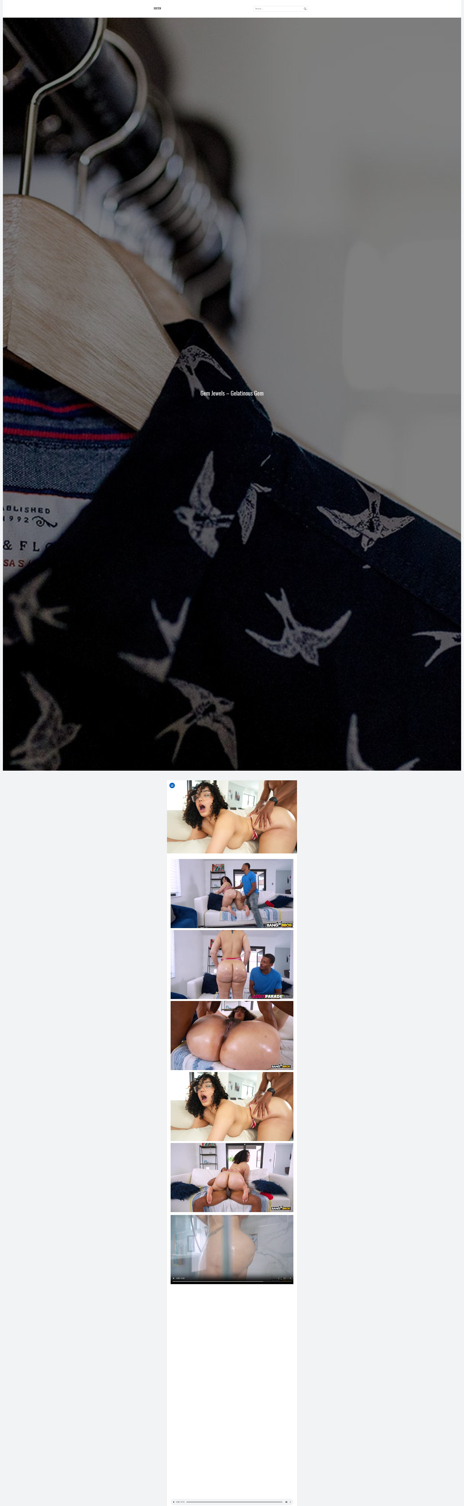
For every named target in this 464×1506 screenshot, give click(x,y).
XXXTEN (157, 8)
